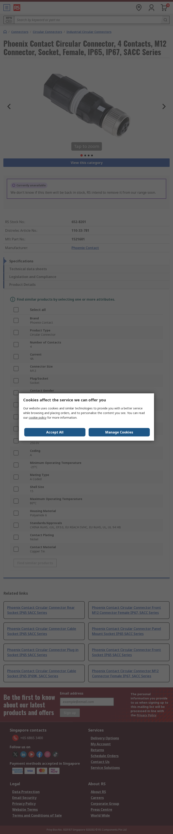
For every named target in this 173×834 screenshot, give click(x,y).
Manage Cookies (119, 432)
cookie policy (37, 418)
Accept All (55, 432)
